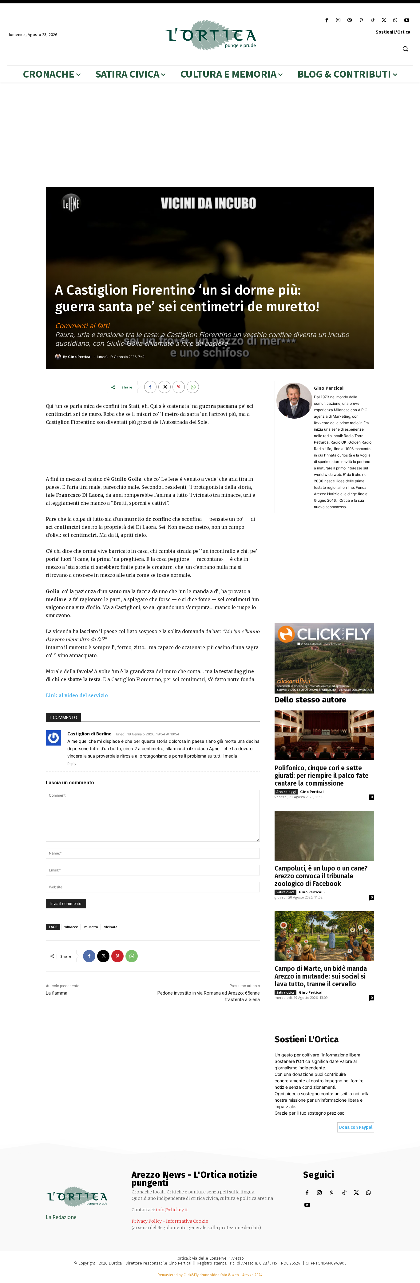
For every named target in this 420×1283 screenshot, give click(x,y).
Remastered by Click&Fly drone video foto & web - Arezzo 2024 (210, 1275)
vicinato (110, 926)
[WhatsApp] (395, 20)
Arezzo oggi (286, 792)
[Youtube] (407, 20)
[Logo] (210, 35)
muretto (91, 926)
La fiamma (56, 993)
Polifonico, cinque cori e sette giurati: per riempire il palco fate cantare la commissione (322, 775)
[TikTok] (372, 20)
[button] (405, 48)
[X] (384, 20)
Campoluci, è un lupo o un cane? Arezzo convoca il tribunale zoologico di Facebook (321, 876)
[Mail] (350, 20)
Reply (71, 764)
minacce (71, 926)
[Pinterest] (361, 20)
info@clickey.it (172, 1210)
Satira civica (285, 892)
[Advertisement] (153, 449)
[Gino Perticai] (59, 357)
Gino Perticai (80, 356)
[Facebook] (327, 20)
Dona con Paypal (355, 1127)
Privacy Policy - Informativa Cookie (170, 1221)
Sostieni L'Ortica (393, 32)
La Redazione (61, 1217)
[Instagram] (338, 20)
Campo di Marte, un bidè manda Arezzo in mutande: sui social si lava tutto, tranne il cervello (321, 976)
